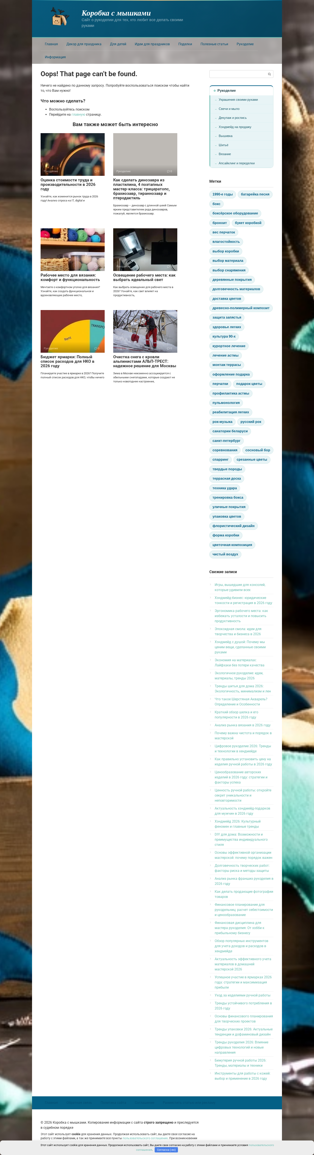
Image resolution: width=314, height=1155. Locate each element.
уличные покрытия (229, 507)
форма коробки (226, 535)
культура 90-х (224, 336)
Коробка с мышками (116, 12)
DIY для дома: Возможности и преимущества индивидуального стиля (241, 839)
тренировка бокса (228, 497)
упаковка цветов (227, 516)
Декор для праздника (83, 44)
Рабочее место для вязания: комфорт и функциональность (70, 277)
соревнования (225, 450)
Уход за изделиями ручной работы (242, 995)
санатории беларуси (230, 431)
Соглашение (144, 1103)
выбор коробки (226, 251)
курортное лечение (229, 346)
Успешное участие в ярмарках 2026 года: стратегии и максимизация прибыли (243, 982)
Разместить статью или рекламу (189, 1103)
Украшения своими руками (238, 99)
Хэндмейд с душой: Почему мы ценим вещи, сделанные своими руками (240, 647)
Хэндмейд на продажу (235, 127)
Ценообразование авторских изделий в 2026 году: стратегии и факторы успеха (241, 777)
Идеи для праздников (152, 44)
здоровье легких (227, 327)
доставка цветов (227, 298)
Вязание (225, 154)
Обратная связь (79, 1103)
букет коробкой (248, 223)
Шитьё (223, 145)
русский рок (251, 422)
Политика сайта (113, 1103)
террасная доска (227, 478)
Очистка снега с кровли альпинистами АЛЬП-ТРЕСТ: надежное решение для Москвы (144, 361)
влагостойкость (226, 241)
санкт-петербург (227, 441)
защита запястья (227, 317)
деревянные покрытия (232, 279)
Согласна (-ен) (166, 1149)
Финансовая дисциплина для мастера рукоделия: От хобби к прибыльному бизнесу (239, 928)
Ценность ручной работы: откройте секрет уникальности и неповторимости (243, 795)
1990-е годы (223, 194)
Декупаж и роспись (233, 117)
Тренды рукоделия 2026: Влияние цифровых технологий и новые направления (241, 1047)
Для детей (118, 44)
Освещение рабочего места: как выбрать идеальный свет (144, 277)
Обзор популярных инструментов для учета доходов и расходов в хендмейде (241, 946)
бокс (216, 204)
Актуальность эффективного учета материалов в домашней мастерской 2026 (243, 964)
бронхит (220, 223)
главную (78, 114)
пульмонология (226, 403)
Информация (55, 57)
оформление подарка (231, 374)
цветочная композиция (232, 545)
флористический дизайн (234, 526)
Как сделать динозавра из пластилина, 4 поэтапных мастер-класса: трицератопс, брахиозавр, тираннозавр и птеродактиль (141, 189)
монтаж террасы (227, 365)
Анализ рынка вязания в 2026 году (243, 725)
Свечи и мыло (229, 109)
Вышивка (225, 136)
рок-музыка (222, 422)
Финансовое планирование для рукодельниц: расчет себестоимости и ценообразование (244, 910)
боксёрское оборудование (235, 213)
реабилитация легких (231, 412)
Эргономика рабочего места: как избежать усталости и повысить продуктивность (241, 616)
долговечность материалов (236, 289)
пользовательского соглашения (145, 1138)
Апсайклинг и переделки (237, 163)
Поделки (185, 44)
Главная (51, 44)
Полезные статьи (214, 44)
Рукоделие (245, 44)
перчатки (220, 384)
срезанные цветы (252, 459)
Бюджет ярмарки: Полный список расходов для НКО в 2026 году (67, 361)
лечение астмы (226, 355)
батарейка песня (255, 194)
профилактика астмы (231, 393)
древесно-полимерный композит (241, 308)
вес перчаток (224, 232)
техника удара (225, 488)
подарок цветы (249, 384)
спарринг (221, 459)
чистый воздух (225, 554)
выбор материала (228, 260)
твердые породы (227, 469)
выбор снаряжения (229, 270)
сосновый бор (257, 450)
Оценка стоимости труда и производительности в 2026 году (68, 184)
